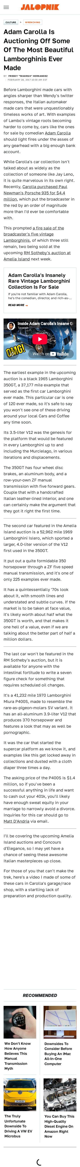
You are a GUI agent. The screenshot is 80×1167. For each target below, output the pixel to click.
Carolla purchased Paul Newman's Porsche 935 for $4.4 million (35, 192)
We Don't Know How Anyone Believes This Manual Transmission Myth (17, 1056)
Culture (11, 22)
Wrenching (32, 22)
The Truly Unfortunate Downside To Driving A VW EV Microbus (18, 1126)
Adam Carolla (58, 133)
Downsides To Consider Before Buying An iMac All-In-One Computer (58, 1054)
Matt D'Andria (16, 821)
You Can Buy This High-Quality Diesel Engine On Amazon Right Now (59, 1126)
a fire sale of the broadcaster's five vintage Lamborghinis (34, 234)
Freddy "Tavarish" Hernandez (28, 76)
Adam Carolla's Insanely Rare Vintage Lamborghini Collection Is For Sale (39, 281)
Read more (16, 305)
